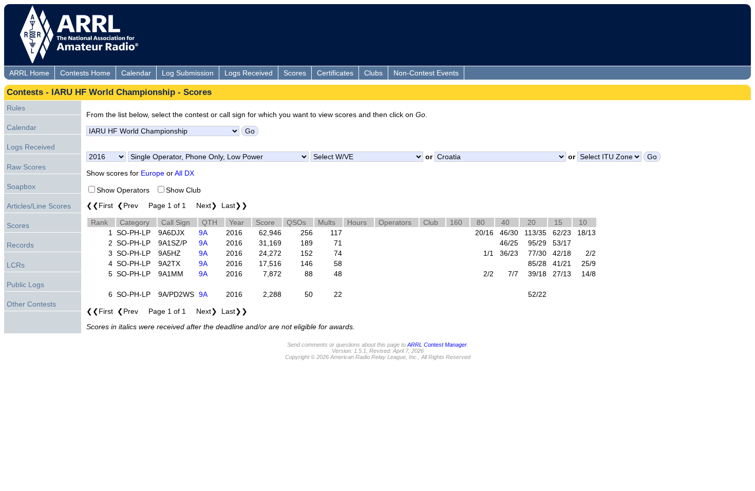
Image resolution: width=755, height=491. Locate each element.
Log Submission (188, 73)
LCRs (16, 265)
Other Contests (31, 304)
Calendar (136, 73)
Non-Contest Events (426, 73)
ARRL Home (29, 73)
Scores (295, 73)
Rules (16, 108)
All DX (184, 173)
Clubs (373, 73)
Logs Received (248, 73)
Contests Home (85, 73)
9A (203, 233)
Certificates (335, 73)
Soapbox (21, 186)
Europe (152, 173)
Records (20, 245)
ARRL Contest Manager (437, 345)
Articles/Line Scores (39, 206)
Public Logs (25, 284)
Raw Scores (26, 167)
